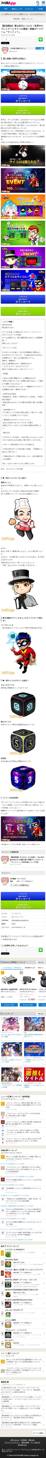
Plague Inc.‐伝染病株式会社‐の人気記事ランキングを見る (17, 1206)
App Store (23, 99)
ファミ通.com (35, 1442)
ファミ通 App (8, 3)
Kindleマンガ (30, 967)
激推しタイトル (27, 19)
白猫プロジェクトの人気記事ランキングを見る (15, 1195)
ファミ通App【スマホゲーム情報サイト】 (14, 14)
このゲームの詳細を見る (21, 885)
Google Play (23, 111)
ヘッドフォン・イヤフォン (12, 967)
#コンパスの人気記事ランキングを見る (13, 1163)
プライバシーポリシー (12, 1442)
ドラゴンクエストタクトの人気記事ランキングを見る (17, 1239)
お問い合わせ (14, 1440)
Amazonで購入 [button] (9, 1005)
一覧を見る (40, 962)
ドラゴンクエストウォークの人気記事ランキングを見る (18, 1176)
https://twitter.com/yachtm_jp (20, 920)
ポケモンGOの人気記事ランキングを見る (14, 1218)
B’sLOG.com (22, 1445)
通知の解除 (25, 1442)
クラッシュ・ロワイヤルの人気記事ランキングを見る (17, 1229)
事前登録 (16, 19)
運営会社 (31, 1440)
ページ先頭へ (39, 1433)
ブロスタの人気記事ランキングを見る (13, 1185)
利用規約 (24, 1440)
